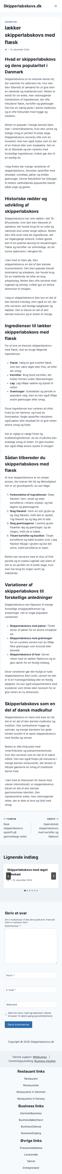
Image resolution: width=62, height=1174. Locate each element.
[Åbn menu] (55, 6)
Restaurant (31, 1078)
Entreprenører (31, 1167)
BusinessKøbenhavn (31, 1119)
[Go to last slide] (8, 876)
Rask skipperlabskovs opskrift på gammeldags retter (15, 828)
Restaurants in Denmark (31, 1091)
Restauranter (31, 1085)
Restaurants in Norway (31, 1098)
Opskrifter (11, 22)
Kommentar (13, 925)
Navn (10, 975)
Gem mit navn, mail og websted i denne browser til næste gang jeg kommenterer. (30, 1014)
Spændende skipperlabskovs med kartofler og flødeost (48, 828)
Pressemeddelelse (31, 1147)
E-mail (11, 989)
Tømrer (31, 1161)
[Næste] (53, 876)
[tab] (25, 890)
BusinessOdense (31, 1126)
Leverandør (31, 1154)
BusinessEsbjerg (31, 1133)
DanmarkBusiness (31, 1113)
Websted (11, 1004)
